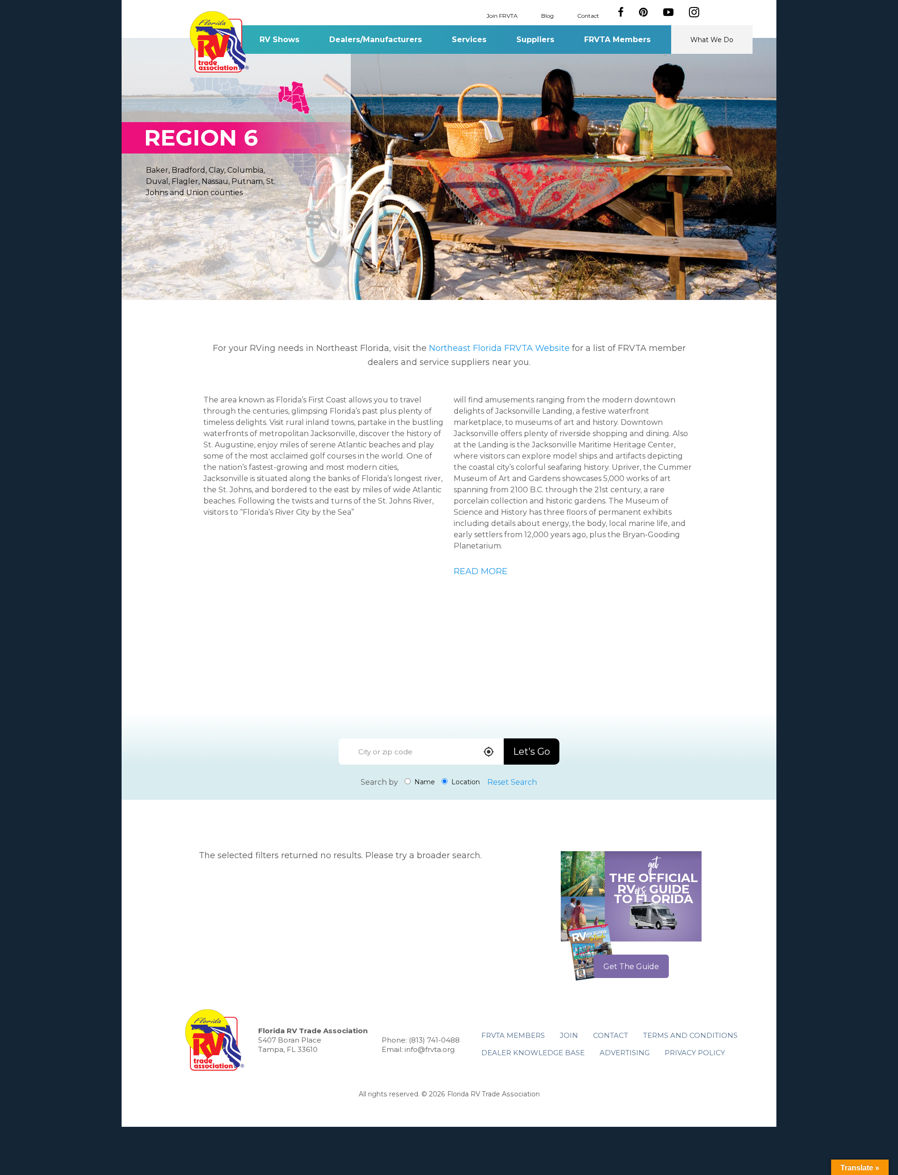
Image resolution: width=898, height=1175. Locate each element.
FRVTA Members (617, 39)
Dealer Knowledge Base (533, 1052)
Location (464, 782)
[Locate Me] (489, 752)
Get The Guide (631, 966)
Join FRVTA (502, 15)
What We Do (711, 40)
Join (569, 1035)
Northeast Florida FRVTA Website (499, 348)
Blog (547, 15)
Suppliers (535, 39)
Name (424, 782)
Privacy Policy (695, 1052)
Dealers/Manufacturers (375, 39)
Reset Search (512, 782)
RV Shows (279, 39)
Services (469, 39)
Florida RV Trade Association (219, 42)
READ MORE (480, 571)
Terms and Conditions (690, 1035)
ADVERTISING (625, 1052)
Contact (588, 15)
